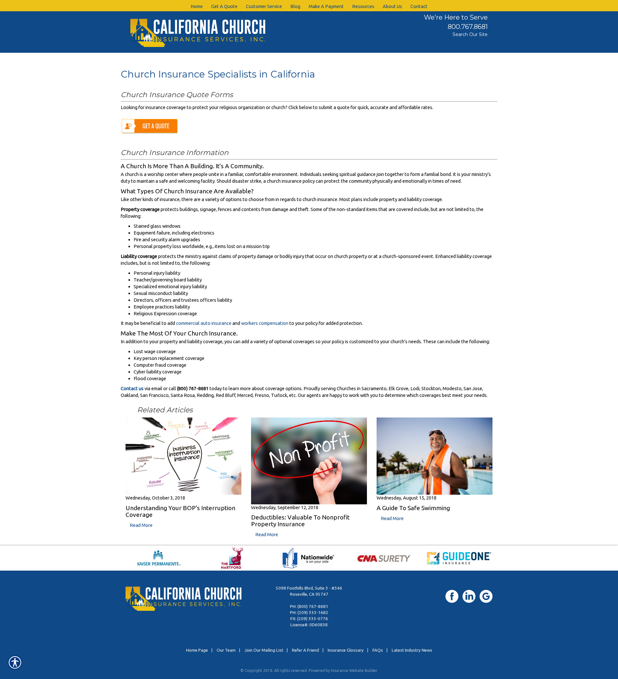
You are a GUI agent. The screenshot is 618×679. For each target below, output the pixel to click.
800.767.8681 (468, 27)
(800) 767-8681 (312, 606)
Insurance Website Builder (354, 670)
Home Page (197, 650)
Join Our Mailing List (263, 650)
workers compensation (264, 323)
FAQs (377, 650)
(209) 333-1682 (312, 612)
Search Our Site (470, 34)
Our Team (226, 650)
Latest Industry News (412, 650)
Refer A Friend (305, 650)
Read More (141, 525)
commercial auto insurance (203, 323)
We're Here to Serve (456, 17)
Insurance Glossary (346, 650)
